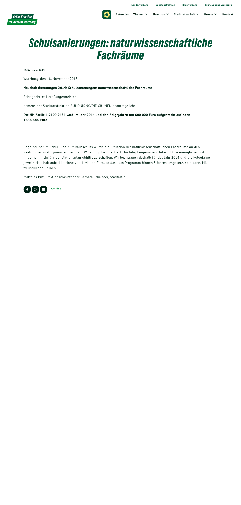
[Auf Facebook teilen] (27, 189)
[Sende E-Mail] (43, 189)
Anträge (56, 188)
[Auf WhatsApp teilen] (35, 189)
